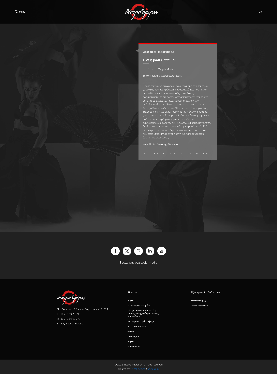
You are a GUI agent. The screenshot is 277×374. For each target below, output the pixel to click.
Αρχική (131, 300)
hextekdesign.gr (199, 300)
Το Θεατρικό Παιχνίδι (139, 305)
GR (260, 11)
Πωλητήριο (133, 336)
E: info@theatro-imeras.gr (70, 323)
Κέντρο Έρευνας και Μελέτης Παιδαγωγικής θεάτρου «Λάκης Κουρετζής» (143, 313)
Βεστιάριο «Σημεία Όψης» (141, 321)
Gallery (131, 331)
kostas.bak (153, 369)
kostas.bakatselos (199, 305)
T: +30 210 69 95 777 (68, 318)
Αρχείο (131, 341)
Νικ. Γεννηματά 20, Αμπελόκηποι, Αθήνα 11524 (82, 309)
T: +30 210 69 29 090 (68, 314)
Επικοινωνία (134, 346)
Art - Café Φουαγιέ (137, 326)
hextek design (137, 369)
